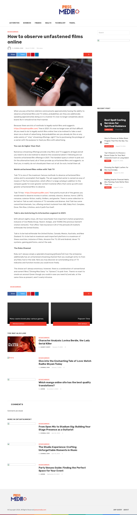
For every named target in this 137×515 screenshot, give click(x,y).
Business (27, 23)
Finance (38, 23)
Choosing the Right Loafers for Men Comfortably (116, 168)
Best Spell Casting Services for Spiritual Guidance (115, 123)
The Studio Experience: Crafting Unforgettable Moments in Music (58, 448)
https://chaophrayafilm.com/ (26, 128)
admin (43, 389)
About (126, 510)
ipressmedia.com (40, 510)
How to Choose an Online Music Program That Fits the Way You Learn (116, 140)
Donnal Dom (18, 48)
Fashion (108, 173)
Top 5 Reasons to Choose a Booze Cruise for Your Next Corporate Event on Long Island (116, 155)
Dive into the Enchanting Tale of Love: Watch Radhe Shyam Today (65, 362)
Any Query (117, 510)
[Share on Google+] (29, 54)
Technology (60, 23)
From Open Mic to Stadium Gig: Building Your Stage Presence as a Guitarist (65, 428)
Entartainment (13, 31)
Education (109, 146)
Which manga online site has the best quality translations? (65, 384)
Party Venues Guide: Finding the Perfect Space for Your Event (62, 469)
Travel (72, 23)
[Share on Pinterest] (33, 54)
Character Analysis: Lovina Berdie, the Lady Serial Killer (64, 342)
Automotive (14, 23)
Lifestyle (108, 129)
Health (48, 23)
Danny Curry (45, 347)
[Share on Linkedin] (37, 54)
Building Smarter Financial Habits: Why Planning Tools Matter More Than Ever (116, 182)
